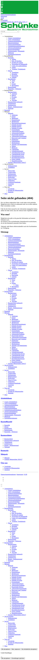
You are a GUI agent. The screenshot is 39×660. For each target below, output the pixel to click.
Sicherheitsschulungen (14, 54)
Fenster (14, 84)
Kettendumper (16, 141)
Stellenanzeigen (12, 166)
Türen (13, 80)
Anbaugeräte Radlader (18, 133)
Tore (13, 82)
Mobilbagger (15, 121)
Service (6, 370)
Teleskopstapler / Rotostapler (16, 51)
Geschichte (11, 189)
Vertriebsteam (12, 103)
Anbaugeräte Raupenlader (19, 136)
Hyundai (14, 97)
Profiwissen (11, 177)
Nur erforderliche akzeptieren (29, 649)
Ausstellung (15, 72)
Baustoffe (11, 57)
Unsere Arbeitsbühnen (14, 38)
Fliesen (10, 71)
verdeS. (14, 67)
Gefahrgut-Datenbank (14, 182)
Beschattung (15, 85)
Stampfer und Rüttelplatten (19, 144)
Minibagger (15, 118)
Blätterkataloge (12, 175)
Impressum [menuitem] (4, 16)
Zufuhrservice (12, 105)
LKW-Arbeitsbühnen (14, 39)
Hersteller (14, 74)
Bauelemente (12, 79)
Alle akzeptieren (5, 649)
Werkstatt (10, 108)
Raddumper (15, 139)
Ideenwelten (11, 170)
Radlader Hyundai (17, 128)
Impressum (20, 474)
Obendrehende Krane (18, 156)
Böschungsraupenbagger (19, 123)
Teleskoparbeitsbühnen (14, 48)
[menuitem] (4, 20)
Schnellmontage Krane (18, 152)
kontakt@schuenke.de (7, 22)
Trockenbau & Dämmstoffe (19, 64)
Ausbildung (11, 167)
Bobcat (14, 95)
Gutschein (11, 184)
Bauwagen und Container (19, 138)
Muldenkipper (16, 143)
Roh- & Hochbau (17, 61)
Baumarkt (7, 110)
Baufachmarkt (12, 87)
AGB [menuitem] (2, 18)
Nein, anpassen (16, 649)
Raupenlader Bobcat (17, 134)
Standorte (10, 192)
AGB (25, 474)
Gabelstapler (15, 149)
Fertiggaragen (12, 174)
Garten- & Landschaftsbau (19, 66)
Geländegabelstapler (17, 151)
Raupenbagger (16, 120)
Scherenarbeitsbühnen (14, 44)
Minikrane (11, 53)
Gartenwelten (12, 172)
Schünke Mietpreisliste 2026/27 (17, 162)
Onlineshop (11, 180)
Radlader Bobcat (16, 126)
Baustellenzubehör (17, 161)
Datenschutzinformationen (8, 474)
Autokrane (15, 115)
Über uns (7, 388)
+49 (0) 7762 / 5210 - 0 (20, 22)
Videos (10, 185)
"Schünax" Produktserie (18, 69)
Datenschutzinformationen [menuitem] (8, 14)
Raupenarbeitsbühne (14, 49)
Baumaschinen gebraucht (15, 102)
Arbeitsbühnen (8, 236)
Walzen (14, 146)
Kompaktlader (16, 130)
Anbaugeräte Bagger (17, 131)
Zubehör (14, 77)
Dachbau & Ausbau (17, 62)
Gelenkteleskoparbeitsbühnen (16, 46)
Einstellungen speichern (18, 658)
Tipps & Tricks (12, 179)
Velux (17, 285)
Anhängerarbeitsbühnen (15, 41)
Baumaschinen (12, 92)
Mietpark (11, 113)
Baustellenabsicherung (18, 157)
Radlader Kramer (16, 125)
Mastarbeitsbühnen (13, 43)
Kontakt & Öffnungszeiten (15, 190)
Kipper (14, 116)
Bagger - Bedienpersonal (15, 107)
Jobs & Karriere (8, 365)
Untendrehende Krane (18, 154)
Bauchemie (15, 75)
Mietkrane (14, 148)
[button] (1, 33)
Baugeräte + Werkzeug (14, 89)
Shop (5, 193)
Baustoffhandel (8, 255)
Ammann (14, 93)
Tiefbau (14, 59)
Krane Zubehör (16, 159)
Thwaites (14, 100)
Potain (13, 98)
